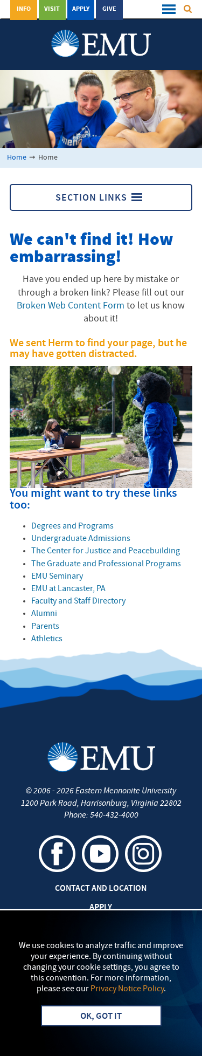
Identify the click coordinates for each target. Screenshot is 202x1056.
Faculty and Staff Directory (78, 601)
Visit (52, 9)
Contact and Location (101, 888)
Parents (45, 626)
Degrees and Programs (72, 526)
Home (16, 158)
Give (109, 9)
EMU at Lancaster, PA (68, 589)
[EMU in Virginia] (101, 33)
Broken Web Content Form (70, 306)
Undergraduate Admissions (80, 538)
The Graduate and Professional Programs (106, 564)
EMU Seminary (57, 576)
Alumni (44, 613)
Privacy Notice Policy (127, 989)
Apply (80, 9)
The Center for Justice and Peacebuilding (105, 551)
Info (24, 9)
